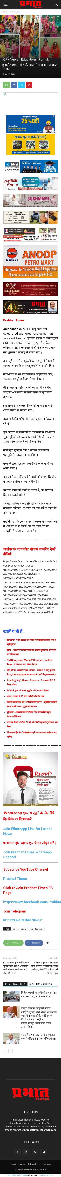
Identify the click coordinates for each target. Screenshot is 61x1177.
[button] (5, 4)
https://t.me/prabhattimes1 (23, 920)
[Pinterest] (29, 85)
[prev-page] (5, 1051)
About (13, 1164)
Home (4, 11)
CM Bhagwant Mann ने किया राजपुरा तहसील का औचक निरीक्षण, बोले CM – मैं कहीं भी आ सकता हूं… (44, 967)
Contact (47, 1164)
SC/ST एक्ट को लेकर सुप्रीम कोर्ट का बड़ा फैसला (28, 690)
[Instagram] (26, 1152)
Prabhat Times (15, 879)
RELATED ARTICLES (15, 984)
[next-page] (10, 1051)
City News (14, 11)
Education (28, 59)
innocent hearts (19, 929)
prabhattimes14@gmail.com (40, 1129)
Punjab (44, 59)
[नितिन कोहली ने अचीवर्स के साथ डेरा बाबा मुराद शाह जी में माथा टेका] (11, 996)
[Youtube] (44, 1152)
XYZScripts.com (47, 1175)
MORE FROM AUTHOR (40, 984)
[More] (47, 943)
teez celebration (36, 929)
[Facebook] (14, 85)
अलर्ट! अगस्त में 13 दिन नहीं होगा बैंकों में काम (25, 696)
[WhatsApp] (6, 85)
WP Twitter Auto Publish (17, 1175)
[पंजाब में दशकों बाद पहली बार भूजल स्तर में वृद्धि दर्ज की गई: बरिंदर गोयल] (11, 1038)
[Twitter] (21, 85)
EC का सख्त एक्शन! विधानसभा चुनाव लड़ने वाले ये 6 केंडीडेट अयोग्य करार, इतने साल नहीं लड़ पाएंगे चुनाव (16, 967)
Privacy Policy (34, 1164)
